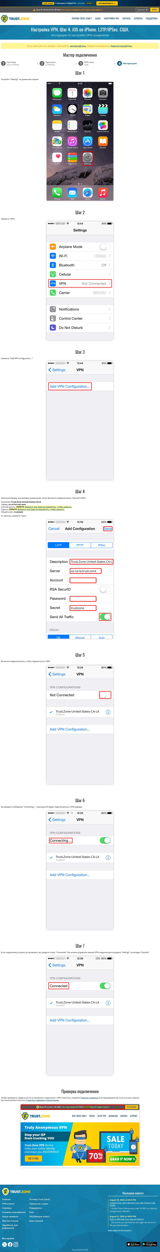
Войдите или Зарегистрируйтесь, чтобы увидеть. (48, 507)
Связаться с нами (38, 1203)
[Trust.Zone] (15, 19)
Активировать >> (107, 3)
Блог (31, 1212)
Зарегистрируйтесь (121, 46)
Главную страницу (89, 1097)
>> (82, 10)
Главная (6, 1199)
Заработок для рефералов (10, 1226)
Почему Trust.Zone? (82, 19)
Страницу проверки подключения (42, 1100)
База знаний (36, 1220)
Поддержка (152, 19)
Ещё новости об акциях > (120, 1230)
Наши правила (10, 1216)
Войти (154, 10)
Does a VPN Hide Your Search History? (127, 1219)
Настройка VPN (111, 19)
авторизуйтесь (78, 46)
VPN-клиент (8, 1203)
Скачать (126, 19)
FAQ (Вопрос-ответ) (39, 1216)
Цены (98, 19)
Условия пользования (14, 1212)
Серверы (138, 19)
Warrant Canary (10, 1220)
